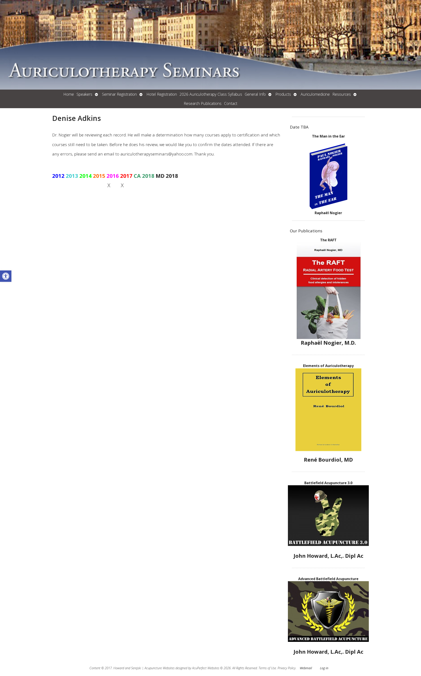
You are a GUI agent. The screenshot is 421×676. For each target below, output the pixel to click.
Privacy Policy (287, 668)
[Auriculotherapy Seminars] (210, 45)
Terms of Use (267, 668)
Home (68, 94)
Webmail (306, 668)
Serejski (136, 668)
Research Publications (202, 103)
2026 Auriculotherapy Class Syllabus (211, 94)
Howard (118, 668)
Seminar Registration (119, 94)
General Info (255, 94)
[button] (5, 276)
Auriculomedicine (315, 94)
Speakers (84, 94)
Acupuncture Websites (159, 668)
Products (283, 94)
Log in (324, 668)
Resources (341, 94)
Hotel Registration (161, 94)
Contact (230, 103)
